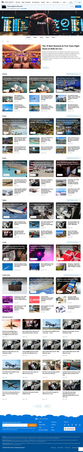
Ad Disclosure (71, 2)
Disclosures (53, 447)
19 (46, 406)
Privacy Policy (60, 447)
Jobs (52, 427)
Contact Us (53, 422)
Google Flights (42, 424)
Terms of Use (67, 447)
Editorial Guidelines (76, 447)
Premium (53, 424)
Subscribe (32, 425)
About (40, 422)
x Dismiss (72, 6)
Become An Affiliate (43, 430)
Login (79, 2)
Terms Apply (4, 8)
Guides (52, 430)
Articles (8, 41)
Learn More (24, 8)
